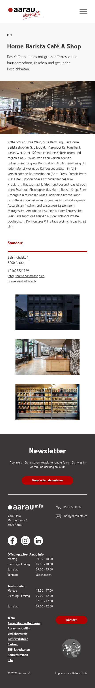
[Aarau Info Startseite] (29, 12)
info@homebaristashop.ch (26, 276)
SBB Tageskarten (19, 649)
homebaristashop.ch (22, 281)
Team (11, 618)
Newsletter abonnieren (47, 480)
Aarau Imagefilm (19, 628)
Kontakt (71, 620)
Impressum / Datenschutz (71, 673)
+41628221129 (18, 271)
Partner (13, 644)
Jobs (10, 660)
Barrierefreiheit (18, 655)
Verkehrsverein (18, 634)
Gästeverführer (18, 639)
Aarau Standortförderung (25, 623)
